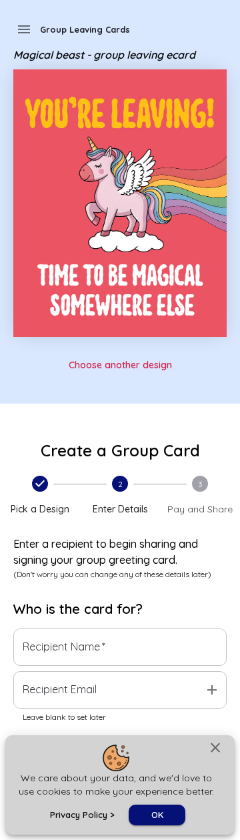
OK (157, 814)
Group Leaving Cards (85, 29)
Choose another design (120, 365)
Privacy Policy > (82, 814)
